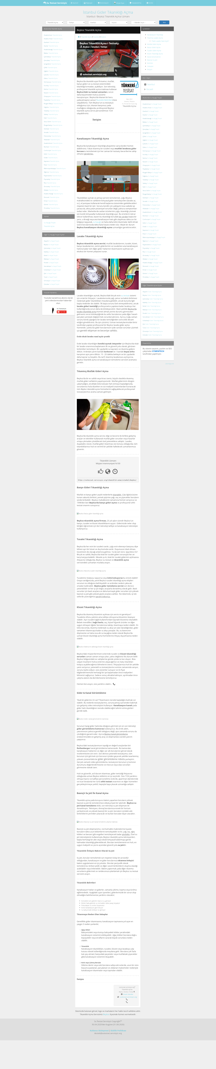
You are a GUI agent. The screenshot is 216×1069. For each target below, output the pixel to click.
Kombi (150, 3)
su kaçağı (97, 222)
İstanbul (151, 84)
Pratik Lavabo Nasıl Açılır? (160, 41)
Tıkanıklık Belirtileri (104, 100)
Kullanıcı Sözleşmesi (99, 1030)
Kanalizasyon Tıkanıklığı (155, 35)
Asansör (75, 3)
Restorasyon (104, 3)
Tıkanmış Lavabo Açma (155, 38)
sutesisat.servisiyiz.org (128, 997)
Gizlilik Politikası (118, 1030)
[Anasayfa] (78, 37)
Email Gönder (128, 994)
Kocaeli (149, 89)
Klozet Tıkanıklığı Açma (155, 54)
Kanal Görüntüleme (154, 57)
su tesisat (125, 295)
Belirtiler (150, 63)
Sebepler (150, 66)
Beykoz (106, 1014)
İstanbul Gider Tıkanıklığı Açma (108, 12)
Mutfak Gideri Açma (154, 44)
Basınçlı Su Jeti (152, 60)
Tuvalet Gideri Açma (154, 50)
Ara (164, 22)
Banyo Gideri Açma (153, 47)
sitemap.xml (169, 364)
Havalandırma (136, 3)
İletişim (149, 69)
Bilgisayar (89, 3)
